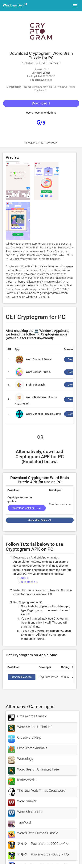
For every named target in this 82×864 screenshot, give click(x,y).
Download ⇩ (41, 103)
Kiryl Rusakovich (50, 63)
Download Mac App (21, 677)
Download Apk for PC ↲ (26, 508)
